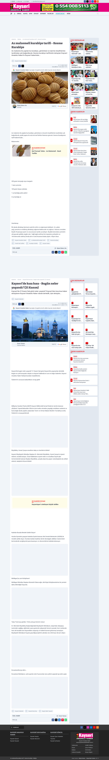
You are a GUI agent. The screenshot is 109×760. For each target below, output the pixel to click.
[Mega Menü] (11, 13)
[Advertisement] (54, 27)
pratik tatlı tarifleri (19, 243)
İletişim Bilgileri (88, 752)
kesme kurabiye (54, 240)
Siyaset (36, 13)
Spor (30, 13)
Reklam (20, 1)
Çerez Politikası (89, 747)
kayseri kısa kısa (32, 711)
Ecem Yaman (21, 344)
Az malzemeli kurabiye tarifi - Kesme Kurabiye (34, 39)
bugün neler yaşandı (47, 711)
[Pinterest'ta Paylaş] (62, 252)
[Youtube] (95, 1)
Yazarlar (50, 13)
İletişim (26, 1)
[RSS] (98, 1)
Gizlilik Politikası (89, 745)
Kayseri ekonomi (35, 738)
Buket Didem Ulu (22, 106)
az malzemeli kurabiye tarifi (38, 240)
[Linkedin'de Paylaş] (59, 252)
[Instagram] (90, 1)
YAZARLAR (16, 727)
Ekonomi (43, 13)
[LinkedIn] (92, 1)
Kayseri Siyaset (14, 741)
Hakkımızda (75, 745)
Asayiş (25, 13)
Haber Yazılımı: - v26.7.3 (85, 758)
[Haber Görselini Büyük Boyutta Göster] (39, 88)
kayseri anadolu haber (20, 61)
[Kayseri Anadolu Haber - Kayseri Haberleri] (84, 736)
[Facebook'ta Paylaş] (19, 66)
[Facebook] (85, 1)
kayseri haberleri (19, 299)
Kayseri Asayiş (34, 736)
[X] (87, 1)
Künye (13, 1)
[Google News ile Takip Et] (62, 106)
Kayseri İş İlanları (55, 741)
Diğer (68, 13)
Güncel (19, 13)
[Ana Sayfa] (14, 13)
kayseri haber (46, 243)
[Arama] (98, 13)
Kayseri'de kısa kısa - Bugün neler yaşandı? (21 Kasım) (36, 279)
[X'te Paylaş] (22, 66)
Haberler (13, 39)
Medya (19, 39)
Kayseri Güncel (14, 738)
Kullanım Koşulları (76, 752)
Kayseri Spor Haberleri (56, 736)
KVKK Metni (88, 750)
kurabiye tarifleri (33, 243)
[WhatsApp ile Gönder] (65, 252)
